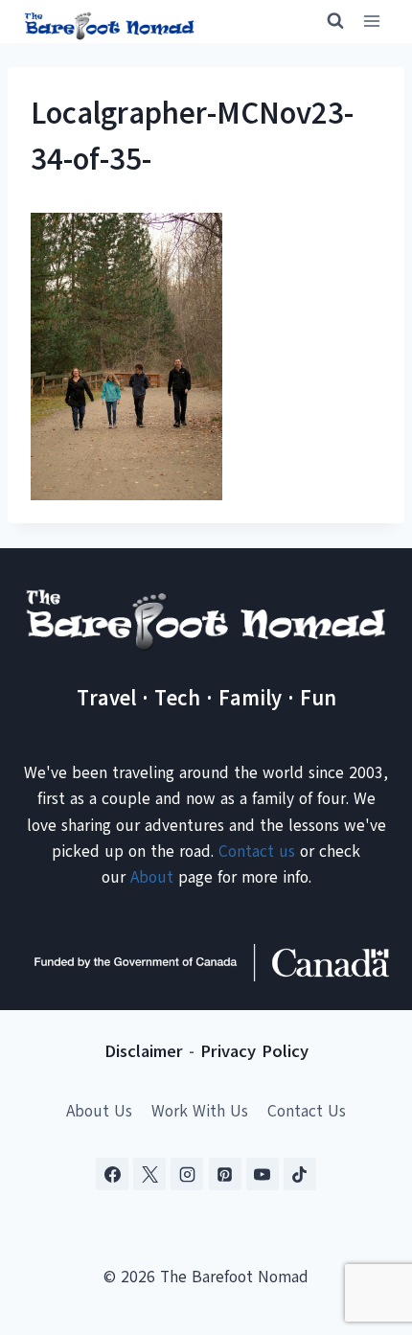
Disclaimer (143, 1051)
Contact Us (306, 1111)
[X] (149, 1174)
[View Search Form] (326, 21)
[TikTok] (300, 1174)
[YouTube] (262, 1174)
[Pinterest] (225, 1174)
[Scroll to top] (363, 1225)
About (151, 877)
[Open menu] (371, 21)
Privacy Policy (254, 1051)
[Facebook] (112, 1174)
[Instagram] (187, 1174)
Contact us (256, 851)
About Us (99, 1111)
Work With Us (199, 1111)
